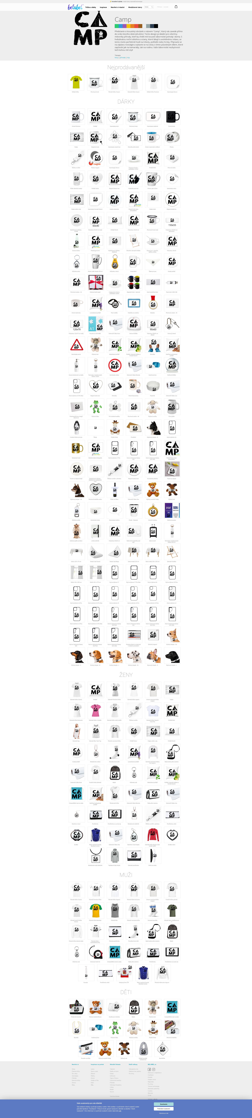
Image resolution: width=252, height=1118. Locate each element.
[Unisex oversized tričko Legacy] (154, 682)
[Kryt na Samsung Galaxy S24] (135, 606)
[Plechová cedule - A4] (78, 275)
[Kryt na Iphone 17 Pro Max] (135, 565)
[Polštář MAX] (154, 150)
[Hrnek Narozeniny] (135, 378)
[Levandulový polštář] (97, 295)
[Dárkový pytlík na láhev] (78, 523)
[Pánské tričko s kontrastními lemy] (97, 924)
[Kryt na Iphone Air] (154, 565)
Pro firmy (131, 1073)
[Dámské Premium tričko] (116, 682)
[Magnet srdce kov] (97, 378)
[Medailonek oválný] (97, 744)
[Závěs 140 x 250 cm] (78, 565)
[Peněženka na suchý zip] (116, 806)
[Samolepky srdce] (173, 171)
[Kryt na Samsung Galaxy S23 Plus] (97, 627)
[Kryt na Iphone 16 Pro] (78, 586)
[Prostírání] (135, 420)
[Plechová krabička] (173, 1020)
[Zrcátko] (78, 827)
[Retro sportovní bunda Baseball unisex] (97, 827)
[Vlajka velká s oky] (78, 192)
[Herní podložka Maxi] (154, 275)
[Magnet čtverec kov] (116, 171)
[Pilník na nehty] (154, 848)
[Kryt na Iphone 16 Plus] (173, 565)
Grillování (112, 1076)
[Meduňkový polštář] (116, 337)
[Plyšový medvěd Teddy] (154, 482)
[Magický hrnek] (97, 130)
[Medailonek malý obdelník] (97, 848)
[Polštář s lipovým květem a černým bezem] (135, 337)
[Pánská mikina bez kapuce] (164, 965)
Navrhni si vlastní (117, 7)
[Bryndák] (78, 1020)
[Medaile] (154, 295)
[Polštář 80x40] (116, 212)
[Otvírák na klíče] (78, 503)
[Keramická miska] (97, 503)
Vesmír (112, 1092)
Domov (74, 1082)
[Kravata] (87, 965)
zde (120, 1111)
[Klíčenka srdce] (78, 254)
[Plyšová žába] (97, 399)
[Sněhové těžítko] (173, 358)
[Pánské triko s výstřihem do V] (173, 903)
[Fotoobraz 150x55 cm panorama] (173, 212)
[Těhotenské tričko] (116, 786)
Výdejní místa (152, 1079)
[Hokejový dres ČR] (126, 965)
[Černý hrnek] (173, 109)
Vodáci (112, 1073)
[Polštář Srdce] (97, 171)
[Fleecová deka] (173, 150)
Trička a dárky (90, 7)
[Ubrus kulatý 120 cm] (135, 544)
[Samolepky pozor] (78, 337)
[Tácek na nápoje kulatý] (78, 461)
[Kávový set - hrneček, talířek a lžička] (154, 233)
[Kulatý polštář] (173, 254)
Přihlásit (159, 7)
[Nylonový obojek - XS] (78, 482)
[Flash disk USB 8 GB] (173, 275)
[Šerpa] (97, 420)
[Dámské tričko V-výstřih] (97, 703)
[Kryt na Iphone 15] (116, 586)
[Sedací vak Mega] (116, 544)
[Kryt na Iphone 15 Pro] (135, 586)
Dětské (93, 1073)
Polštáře (74, 1078)
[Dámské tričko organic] (135, 682)
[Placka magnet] (97, 150)
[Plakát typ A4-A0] (97, 233)
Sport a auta (94, 1071)
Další (92, 1082)
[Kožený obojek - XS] (173, 627)
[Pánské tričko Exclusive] (135, 882)
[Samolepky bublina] (116, 503)
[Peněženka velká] (173, 806)
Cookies (150, 1091)
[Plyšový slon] (97, 337)
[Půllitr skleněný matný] (78, 171)
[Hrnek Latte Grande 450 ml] (97, 254)
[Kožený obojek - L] (116, 648)
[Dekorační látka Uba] (135, 482)
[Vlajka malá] (154, 192)
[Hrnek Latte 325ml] (154, 171)
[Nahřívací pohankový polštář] (173, 337)
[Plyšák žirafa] (116, 420)
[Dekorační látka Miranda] (135, 358)
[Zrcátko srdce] (173, 827)
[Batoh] (116, 765)
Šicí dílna (74, 1073)
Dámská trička (76, 1080)
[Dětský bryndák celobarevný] (145, 1041)
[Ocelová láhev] (78, 233)
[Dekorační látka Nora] (116, 316)
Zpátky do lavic (114, 1071)
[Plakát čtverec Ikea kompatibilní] (173, 440)
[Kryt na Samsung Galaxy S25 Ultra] (154, 440)
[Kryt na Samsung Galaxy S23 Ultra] (116, 627)
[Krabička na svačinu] (135, 295)
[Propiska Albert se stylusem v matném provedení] (135, 627)
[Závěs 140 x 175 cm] (97, 565)
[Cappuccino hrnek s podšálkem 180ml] (116, 275)
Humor (93, 1078)
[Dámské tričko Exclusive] (78, 703)
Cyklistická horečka (115, 1080)
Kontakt (166, 7)
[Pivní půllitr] (173, 399)
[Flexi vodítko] (116, 295)
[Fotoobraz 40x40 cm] (135, 212)
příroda (122, 57)
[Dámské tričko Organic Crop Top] (154, 703)
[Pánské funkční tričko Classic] (78, 903)
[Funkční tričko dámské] (97, 765)
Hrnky (73, 1069)
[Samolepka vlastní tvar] (116, 130)
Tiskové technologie (153, 1086)
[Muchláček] (164, 1041)
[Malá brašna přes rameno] (173, 744)
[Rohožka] (154, 337)
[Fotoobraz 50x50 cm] (116, 523)
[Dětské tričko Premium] (155, 75)
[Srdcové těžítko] (135, 316)
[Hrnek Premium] (78, 109)
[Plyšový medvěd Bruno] (97, 999)
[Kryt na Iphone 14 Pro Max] (97, 606)
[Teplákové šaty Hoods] (116, 848)
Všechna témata (114, 1096)
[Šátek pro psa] (154, 254)
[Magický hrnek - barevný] (135, 275)
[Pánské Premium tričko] (97, 882)
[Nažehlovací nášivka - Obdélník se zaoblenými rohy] (97, 461)
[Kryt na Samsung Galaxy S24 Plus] (154, 606)
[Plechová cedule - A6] (135, 399)
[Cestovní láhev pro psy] (78, 420)
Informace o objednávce (155, 1072)
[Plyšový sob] (173, 482)
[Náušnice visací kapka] (135, 827)
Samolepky (75, 1076)
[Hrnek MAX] (135, 254)
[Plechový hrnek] (97, 75)
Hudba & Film (95, 1080)
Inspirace (103, 7)
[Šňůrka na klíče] (78, 150)
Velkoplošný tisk (133, 1069)
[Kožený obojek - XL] (135, 648)
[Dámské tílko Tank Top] (97, 724)
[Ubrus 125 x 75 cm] (78, 544)
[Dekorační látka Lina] (173, 378)
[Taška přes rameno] (154, 786)
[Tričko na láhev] (116, 482)
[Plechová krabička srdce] (97, 482)
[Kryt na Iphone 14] (173, 586)
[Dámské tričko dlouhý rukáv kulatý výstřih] (154, 827)
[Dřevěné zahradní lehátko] (135, 233)
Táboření (112, 1069)
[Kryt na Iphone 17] (116, 565)
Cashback (151, 1075)
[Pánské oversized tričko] (116, 724)
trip (128, 57)
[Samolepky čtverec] (174, 75)
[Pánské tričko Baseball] (97, 903)
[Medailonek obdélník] (135, 806)
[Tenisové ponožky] (154, 903)
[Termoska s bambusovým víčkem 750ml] (97, 358)
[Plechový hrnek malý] (154, 212)
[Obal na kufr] (154, 523)
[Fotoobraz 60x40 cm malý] (97, 212)
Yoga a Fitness (114, 1078)
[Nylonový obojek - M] (154, 420)
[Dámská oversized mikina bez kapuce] (154, 744)
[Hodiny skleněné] (116, 192)
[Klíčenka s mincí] (116, 254)
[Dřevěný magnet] (154, 627)
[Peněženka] (97, 806)
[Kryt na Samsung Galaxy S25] (135, 440)
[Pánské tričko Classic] (116, 75)
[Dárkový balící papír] (97, 275)
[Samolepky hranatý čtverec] (97, 192)
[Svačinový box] (154, 358)
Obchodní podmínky (153, 1088)
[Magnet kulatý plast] (135, 461)
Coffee (112, 1087)
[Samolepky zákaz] (116, 358)
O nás (149, 1095)
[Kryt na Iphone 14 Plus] (78, 606)
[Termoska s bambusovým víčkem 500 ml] (173, 523)
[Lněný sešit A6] (97, 523)
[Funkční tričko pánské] (173, 882)
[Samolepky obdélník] (154, 109)
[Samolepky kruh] (116, 109)
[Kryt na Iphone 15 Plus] (154, 586)
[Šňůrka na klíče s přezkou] (116, 461)
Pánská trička (76, 1071)
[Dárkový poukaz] (173, 503)
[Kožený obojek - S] (78, 648)
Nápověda (151, 1082)
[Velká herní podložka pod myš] (135, 523)
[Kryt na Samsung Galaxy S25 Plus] (116, 606)
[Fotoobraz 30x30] (173, 233)
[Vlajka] (78, 130)
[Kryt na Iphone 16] (173, 420)
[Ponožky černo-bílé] (116, 744)
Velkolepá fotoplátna (115, 1085)
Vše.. (92, 1085)
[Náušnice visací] (78, 806)
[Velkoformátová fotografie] (97, 440)
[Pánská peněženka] (116, 924)
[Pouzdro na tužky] (87, 1041)
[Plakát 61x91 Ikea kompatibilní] (135, 192)
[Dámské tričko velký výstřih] (116, 703)
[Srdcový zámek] (173, 316)
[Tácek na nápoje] (173, 461)
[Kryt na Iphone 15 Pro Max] (78, 378)
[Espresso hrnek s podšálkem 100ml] (135, 150)
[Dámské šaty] (78, 724)
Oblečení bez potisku (135, 1071)
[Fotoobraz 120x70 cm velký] (78, 316)
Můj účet (150, 1093)
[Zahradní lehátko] (173, 544)
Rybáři (111, 1089)
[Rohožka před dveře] (135, 130)
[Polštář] (97, 109)
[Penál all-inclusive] (78, 999)
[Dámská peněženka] (135, 848)
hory (116, 57)
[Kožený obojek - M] (97, 648)
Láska (92, 1069)
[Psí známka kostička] (116, 399)
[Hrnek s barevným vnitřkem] (154, 130)
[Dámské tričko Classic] (136, 75)
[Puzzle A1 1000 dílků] (97, 316)
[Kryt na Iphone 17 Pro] (116, 440)
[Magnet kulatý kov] (173, 192)
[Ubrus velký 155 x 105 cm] (154, 544)
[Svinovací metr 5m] (97, 944)
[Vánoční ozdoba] (154, 503)
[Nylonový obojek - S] (154, 648)
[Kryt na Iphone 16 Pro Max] (97, 586)
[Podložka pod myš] (135, 171)
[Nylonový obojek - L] (173, 648)
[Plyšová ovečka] (154, 399)
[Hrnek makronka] (78, 295)
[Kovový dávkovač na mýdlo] (78, 358)
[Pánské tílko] (116, 903)
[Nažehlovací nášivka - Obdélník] (116, 233)
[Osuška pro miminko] (116, 999)
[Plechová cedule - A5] (173, 295)
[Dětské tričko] (77, 75)
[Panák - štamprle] (135, 503)
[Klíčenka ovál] (135, 765)
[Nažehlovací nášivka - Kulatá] (78, 212)
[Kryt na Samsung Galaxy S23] (78, 627)
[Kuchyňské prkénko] (154, 461)
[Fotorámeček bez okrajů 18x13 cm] (78, 399)
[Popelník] (154, 378)
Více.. (73, 1085)
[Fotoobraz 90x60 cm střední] (154, 316)
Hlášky (93, 1076)
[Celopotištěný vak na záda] (78, 786)
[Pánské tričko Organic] (116, 882)
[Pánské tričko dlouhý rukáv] (78, 924)
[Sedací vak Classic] (97, 544)
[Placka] (173, 130)
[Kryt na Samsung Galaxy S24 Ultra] (173, 606)
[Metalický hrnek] (78, 440)
